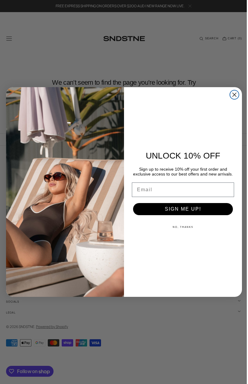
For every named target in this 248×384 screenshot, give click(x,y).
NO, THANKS (181, 227)
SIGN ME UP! (181, 209)
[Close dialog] (232, 94)
